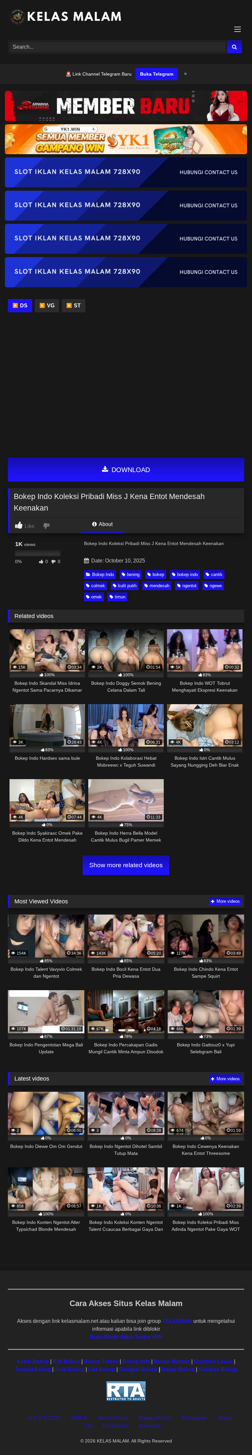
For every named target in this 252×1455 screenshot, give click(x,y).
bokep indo (187, 574)
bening (133, 574)
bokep (158, 574)
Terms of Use (112, 1418)
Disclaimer (194, 1418)
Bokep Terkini (101, 1361)
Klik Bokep (66, 1361)
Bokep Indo (103, 574)
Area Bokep (69, 1369)
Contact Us (116, 1426)
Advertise (150, 1426)
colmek (98, 585)
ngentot (189, 585)
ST (73, 305)
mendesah (159, 585)
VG (46, 305)
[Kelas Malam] (126, 18)
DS (20, 305)
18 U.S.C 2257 (43, 1418)
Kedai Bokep (33, 1361)
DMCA (79, 1418)
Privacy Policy (155, 1418)
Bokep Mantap (172, 1361)
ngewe (216, 585)
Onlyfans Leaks (213, 1361)
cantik (216, 574)
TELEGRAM (177, 1321)
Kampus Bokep (218, 1369)
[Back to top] (231, 1435)
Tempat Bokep (33, 1369)
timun (120, 596)
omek (96, 596)
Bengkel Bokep (138, 1369)
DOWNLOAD (130, 469)
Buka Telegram (156, 74)
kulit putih (127, 585)
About (105, 524)
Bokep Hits (136, 1361)
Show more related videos (126, 865)
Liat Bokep (101, 1369)
